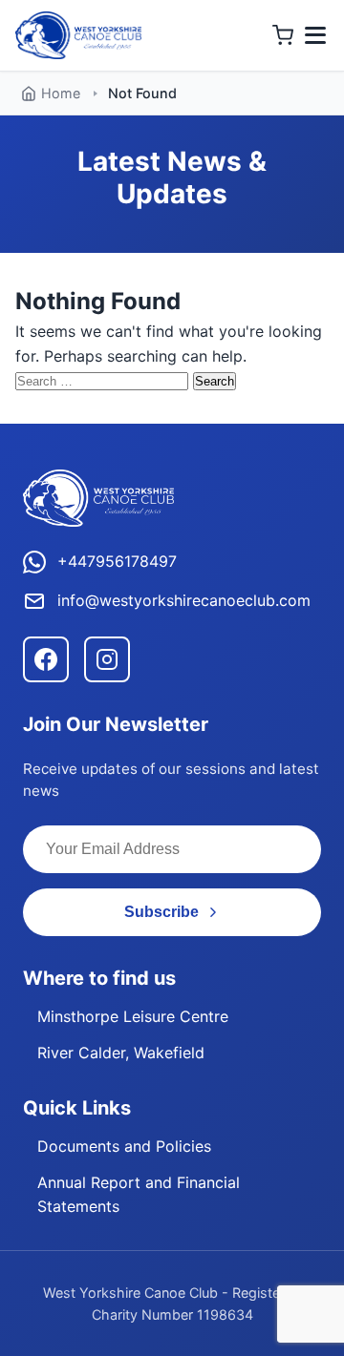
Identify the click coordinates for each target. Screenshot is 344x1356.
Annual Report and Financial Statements (138, 1195)
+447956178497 (117, 561)
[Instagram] (107, 659)
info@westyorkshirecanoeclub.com (184, 600)
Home (60, 93)
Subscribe (161, 912)
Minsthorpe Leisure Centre (132, 1016)
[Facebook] (46, 659)
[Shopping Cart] (282, 35)
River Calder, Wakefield (120, 1052)
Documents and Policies (124, 1146)
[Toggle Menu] (315, 35)
